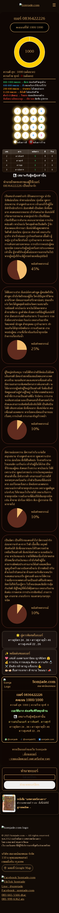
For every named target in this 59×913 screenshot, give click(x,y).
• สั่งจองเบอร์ (30, 754)
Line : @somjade (12, 886)
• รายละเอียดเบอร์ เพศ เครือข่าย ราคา (29, 759)
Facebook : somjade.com (18, 890)
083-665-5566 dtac (14, 895)
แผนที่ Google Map (19, 868)
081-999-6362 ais (13, 899)
